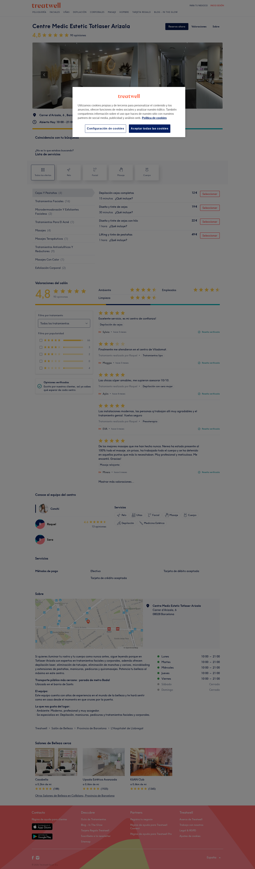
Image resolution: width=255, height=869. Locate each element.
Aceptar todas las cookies (149, 128)
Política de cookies (154, 117)
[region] (129, 112)
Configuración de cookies (105, 128)
